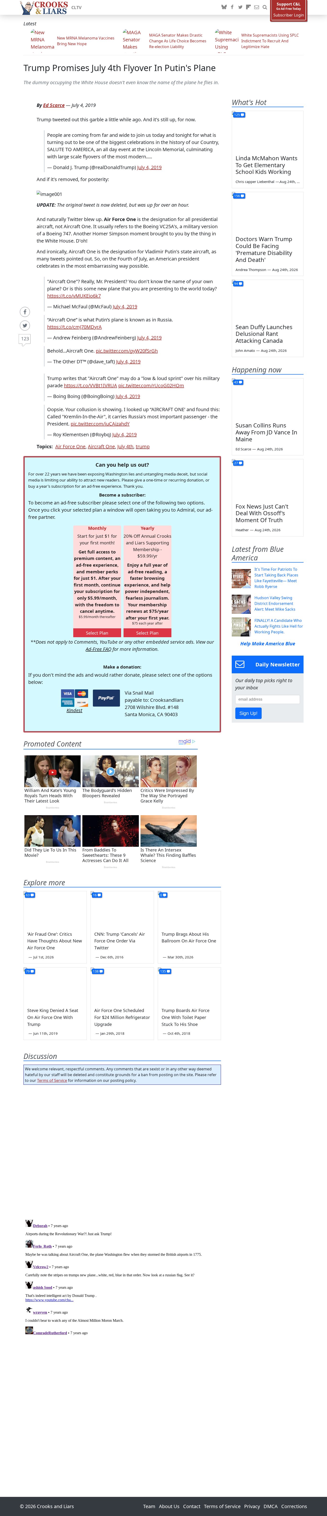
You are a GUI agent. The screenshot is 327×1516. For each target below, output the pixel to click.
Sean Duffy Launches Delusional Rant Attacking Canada (264, 334)
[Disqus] (122, 1277)
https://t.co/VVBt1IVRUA (90, 385)
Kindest (74, 710)
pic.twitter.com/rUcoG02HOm (151, 385)
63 (28, 895)
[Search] (265, 7)
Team (149, 1506)
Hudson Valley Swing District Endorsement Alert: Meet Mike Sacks (274, 603)
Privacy (252, 1506)
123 (25, 338)
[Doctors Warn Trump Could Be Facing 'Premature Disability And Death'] (267, 212)
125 (237, 114)
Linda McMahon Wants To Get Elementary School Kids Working (267, 165)
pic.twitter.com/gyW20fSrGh (127, 351)
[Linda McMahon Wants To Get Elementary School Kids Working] (267, 131)
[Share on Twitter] (25, 326)
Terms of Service (52, 1080)
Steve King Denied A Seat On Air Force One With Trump (52, 1017)
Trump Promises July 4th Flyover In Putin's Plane (119, 68)
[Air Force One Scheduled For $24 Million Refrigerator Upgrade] (122, 985)
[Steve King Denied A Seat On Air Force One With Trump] (55, 985)
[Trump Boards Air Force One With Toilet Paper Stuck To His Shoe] (189, 985)
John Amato (245, 350)
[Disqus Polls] (122, 1150)
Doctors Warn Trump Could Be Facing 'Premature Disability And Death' (264, 249)
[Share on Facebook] (25, 312)
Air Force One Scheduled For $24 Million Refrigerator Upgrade (122, 1017)
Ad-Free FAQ (98, 649)
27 (236, 463)
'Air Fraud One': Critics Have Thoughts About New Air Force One (54, 941)
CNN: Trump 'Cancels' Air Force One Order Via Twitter (119, 941)
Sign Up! (248, 713)
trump (143, 446)
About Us (169, 1506)
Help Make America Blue (267, 643)
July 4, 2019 (149, 167)
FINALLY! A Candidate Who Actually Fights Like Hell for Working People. (278, 626)
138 (96, 971)
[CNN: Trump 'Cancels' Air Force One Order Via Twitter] (122, 909)
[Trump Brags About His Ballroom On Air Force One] (189, 909)
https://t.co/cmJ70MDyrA (74, 327)
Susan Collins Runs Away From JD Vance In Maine (266, 432)
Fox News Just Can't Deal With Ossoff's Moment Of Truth (262, 513)
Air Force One (70, 446)
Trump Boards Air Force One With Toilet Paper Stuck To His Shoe (185, 1017)
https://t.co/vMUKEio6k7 (74, 296)
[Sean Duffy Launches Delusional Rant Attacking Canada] (267, 300)
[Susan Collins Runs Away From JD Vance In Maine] (267, 398)
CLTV (76, 7)
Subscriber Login (288, 15)
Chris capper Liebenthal (255, 181)
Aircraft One (101, 446)
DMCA (271, 1506)
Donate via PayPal (106, 698)
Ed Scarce (54, 105)
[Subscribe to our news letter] (256, 7)
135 (163, 971)
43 (236, 382)
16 (95, 895)
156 (237, 196)
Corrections (294, 1506)
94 (236, 283)
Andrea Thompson (251, 269)
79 (28, 971)
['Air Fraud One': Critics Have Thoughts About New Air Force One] (55, 909)
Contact (191, 1506)
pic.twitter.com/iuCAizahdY (100, 423)
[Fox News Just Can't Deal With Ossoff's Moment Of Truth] (267, 479)
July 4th (125, 446)
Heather (242, 529)
